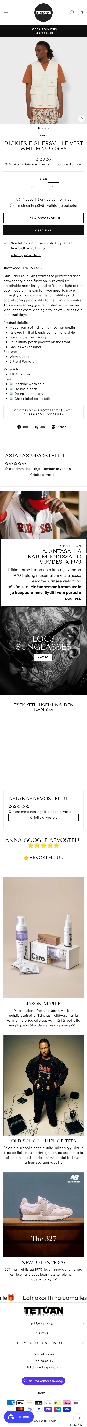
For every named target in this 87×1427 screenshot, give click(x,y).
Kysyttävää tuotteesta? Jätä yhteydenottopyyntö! (43, 412)
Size (43, 178)
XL (53, 186)
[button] (78, 1425)
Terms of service (43, 1354)
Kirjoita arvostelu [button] (44, 474)
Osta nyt (43, 230)
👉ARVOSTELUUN (43, 857)
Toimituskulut (47, 164)
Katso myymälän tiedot (26, 255)
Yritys (42, 1333)
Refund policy (43, 1361)
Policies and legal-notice (43, 1367)
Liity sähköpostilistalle (42, 1343)
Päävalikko (42, 1324)
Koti (42, 136)
